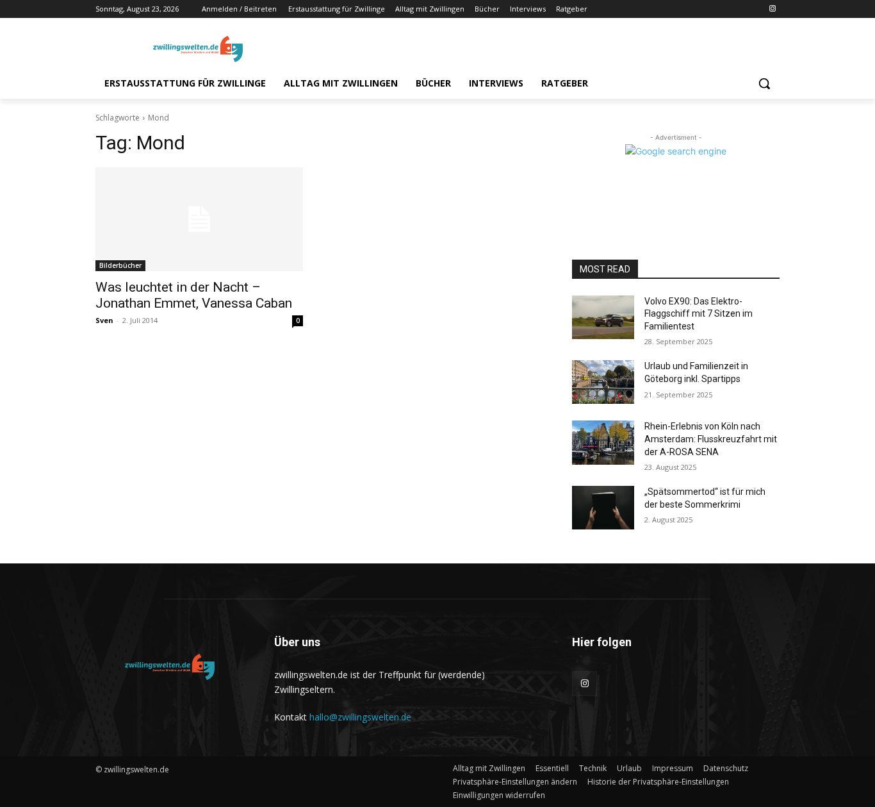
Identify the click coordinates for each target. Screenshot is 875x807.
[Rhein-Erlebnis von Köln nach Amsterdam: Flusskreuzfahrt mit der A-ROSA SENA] (603, 442)
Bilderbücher (120, 265)
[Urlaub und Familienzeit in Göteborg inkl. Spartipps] (603, 382)
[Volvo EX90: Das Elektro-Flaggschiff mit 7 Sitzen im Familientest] (603, 317)
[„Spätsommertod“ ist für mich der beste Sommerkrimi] (603, 507)
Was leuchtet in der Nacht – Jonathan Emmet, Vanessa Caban (193, 295)
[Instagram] (772, 9)
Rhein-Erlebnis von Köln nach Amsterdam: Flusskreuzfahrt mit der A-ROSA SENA (710, 438)
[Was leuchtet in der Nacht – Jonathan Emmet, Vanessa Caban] (199, 219)
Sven (104, 320)
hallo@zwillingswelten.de (360, 717)
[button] (764, 83)
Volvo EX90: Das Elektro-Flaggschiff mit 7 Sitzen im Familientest (698, 313)
